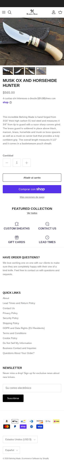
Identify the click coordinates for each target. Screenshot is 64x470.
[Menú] (4, 12)
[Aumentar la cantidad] (27, 163)
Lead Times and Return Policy (19, 303)
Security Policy (10, 318)
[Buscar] (11, 12)
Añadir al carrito (32, 177)
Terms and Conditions (14, 333)
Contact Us (9, 308)
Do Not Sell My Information (17, 343)
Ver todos (32, 213)
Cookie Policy (10, 338)
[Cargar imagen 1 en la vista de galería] (32, 41)
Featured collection (32, 208)
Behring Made (15, 458)
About (6, 298)
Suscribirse (13, 398)
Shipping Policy (11, 323)
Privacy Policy (10, 313)
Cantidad (8, 155)
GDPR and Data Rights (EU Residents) (24, 328)
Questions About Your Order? (18, 353)
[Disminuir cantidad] (7, 163)
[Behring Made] (32, 12)
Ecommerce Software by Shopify (35, 458)
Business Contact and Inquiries (19, 348)
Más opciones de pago (32, 197)
